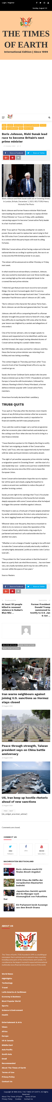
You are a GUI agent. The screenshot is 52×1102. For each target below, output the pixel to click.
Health (5, 1015)
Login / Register (8, 3)
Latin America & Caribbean (14, 992)
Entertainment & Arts (12, 1022)
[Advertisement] (26, 87)
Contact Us (7, 1081)
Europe (10, 125)
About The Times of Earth (14, 1068)
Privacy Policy (8, 1077)
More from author (26, 645)
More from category (11, 648)
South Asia (7, 1054)
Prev (5, 811)
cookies (18, 1099)
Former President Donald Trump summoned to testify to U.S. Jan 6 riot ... (40, 610)
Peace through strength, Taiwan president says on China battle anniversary (25, 750)
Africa (4, 1031)
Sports (5, 1006)
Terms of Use (8, 1072)
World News (28, 128)
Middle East (7, 1045)
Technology (7, 983)
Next (11, 811)
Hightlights (18, 125)
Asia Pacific (7, 1050)
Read (4, 128)
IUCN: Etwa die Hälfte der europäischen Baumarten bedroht (29, 883)
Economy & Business (11, 997)
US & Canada (7, 1040)
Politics (43, 125)
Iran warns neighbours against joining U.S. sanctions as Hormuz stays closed (25, 698)
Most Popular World (31, 125)
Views (21, 128)
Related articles (10, 645)
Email (4, 125)
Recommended (12, 128)
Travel (5, 988)
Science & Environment (12, 1010)
